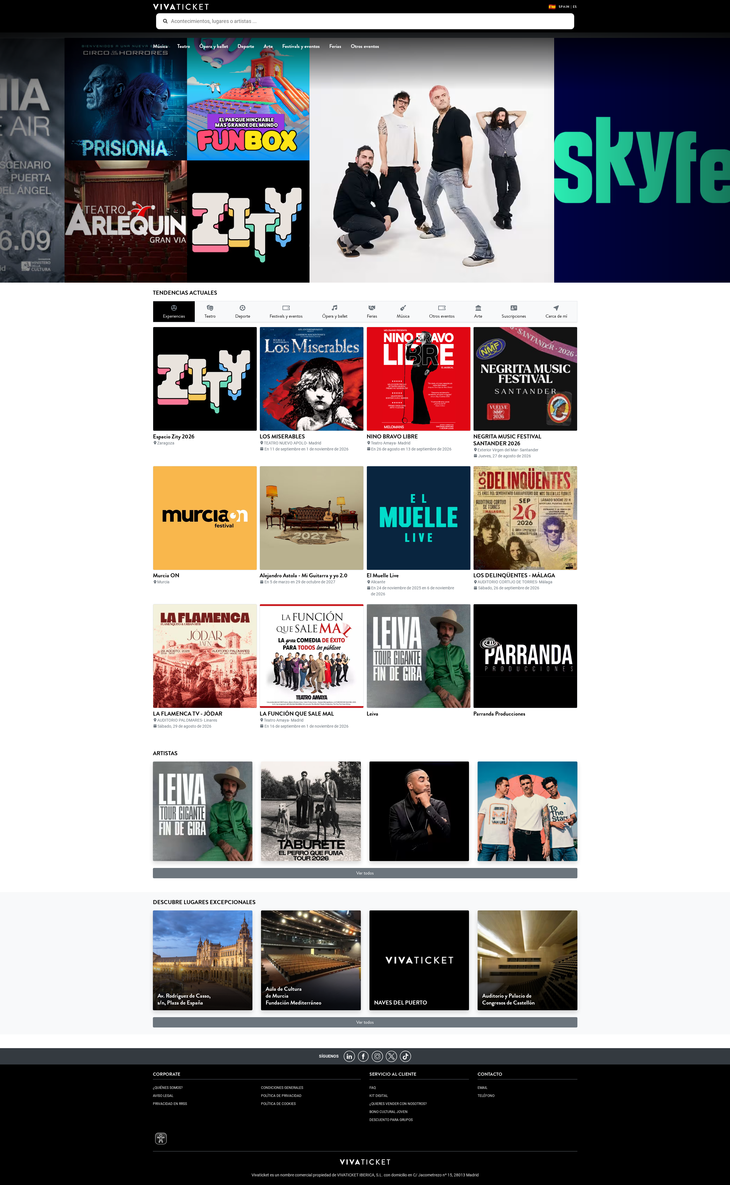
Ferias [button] (335, 46)
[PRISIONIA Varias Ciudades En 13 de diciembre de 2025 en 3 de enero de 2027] (112, 99)
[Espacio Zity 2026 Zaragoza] (235, 221)
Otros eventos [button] (365, 46)
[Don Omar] (419, 811)
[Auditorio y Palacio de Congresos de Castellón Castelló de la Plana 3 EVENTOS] (527, 960)
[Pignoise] (527, 811)
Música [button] (160, 46)
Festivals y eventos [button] (301, 46)
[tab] (174, 311)
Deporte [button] (246, 46)
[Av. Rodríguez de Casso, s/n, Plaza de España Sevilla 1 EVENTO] (203, 960)
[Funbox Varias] (235, 99)
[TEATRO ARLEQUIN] (112, 221)
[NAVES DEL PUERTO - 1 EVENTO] (419, 960)
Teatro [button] (183, 46)
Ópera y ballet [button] (213, 46)
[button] (161, 1138)
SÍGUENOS (329, 1056)
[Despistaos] (418, 160)
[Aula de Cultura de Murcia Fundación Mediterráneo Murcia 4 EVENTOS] (311, 960)
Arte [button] (268, 46)
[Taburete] (311, 811)
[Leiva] (203, 811)
